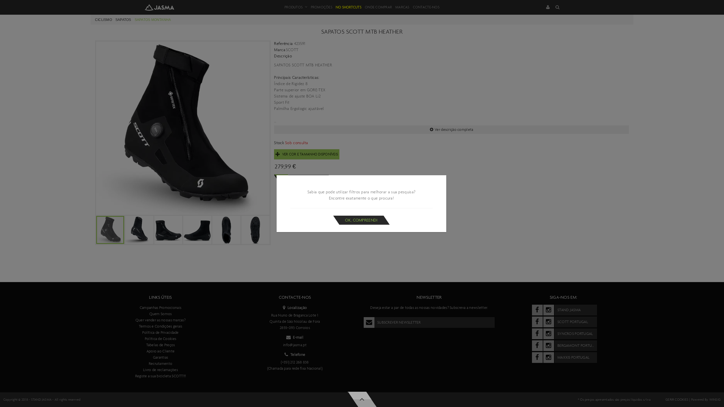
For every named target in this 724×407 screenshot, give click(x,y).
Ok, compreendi (361, 220)
